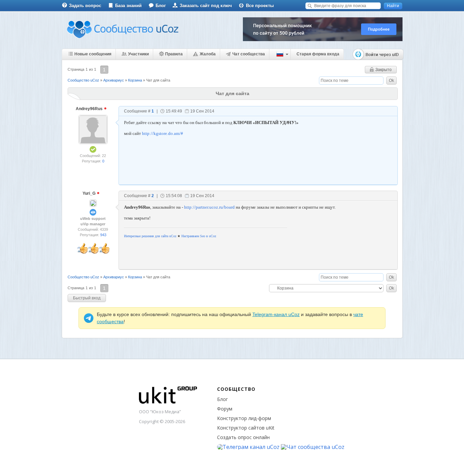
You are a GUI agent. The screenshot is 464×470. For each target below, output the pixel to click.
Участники (138, 54)
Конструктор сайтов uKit (245, 427)
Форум (224, 408)
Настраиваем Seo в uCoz (198, 236)
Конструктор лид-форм (244, 418)
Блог (161, 5)
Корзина (135, 80)
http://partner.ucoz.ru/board (209, 207)
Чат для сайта (158, 80)
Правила (174, 54)
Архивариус (113, 80)
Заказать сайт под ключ (206, 5)
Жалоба (208, 54)
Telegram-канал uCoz (276, 314)
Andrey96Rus (90, 108)
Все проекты (260, 5)
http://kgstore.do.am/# (162, 133)
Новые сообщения (92, 54)
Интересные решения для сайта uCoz (150, 236)
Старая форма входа (318, 54)
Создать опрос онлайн (243, 437)
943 (103, 235)
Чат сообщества (248, 54)
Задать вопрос (85, 5)
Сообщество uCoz (83, 80)
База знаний (128, 5)
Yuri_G (89, 193)
